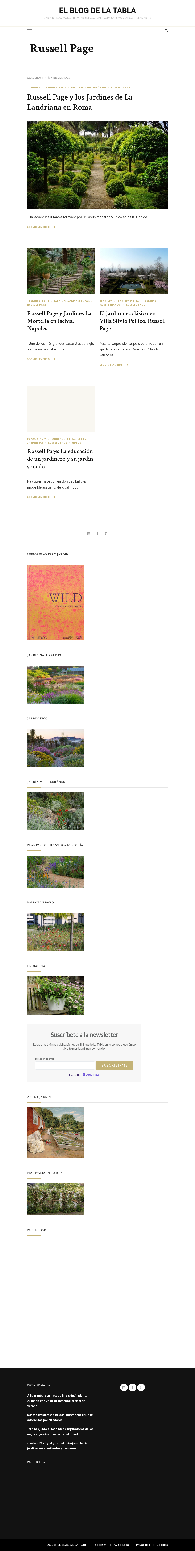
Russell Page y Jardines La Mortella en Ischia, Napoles (59, 320)
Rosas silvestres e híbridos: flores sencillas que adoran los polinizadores (60, 1417)
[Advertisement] (97, 1267)
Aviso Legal (121, 1544)
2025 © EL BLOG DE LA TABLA (67, 1544)
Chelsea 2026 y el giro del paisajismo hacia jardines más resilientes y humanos (57, 1446)
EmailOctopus (92, 1075)
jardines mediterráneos (89, 87)
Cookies (162, 1544)
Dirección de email (44, 1058)
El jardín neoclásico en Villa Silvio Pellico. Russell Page (133, 320)
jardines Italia (55, 87)
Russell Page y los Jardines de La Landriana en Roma (80, 102)
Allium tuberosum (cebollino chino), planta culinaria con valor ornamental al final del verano (57, 1401)
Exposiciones (36, 439)
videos (76, 443)
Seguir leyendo (38, 227)
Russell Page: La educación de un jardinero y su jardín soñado (60, 458)
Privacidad (143, 1544)
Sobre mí (101, 1544)
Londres (57, 439)
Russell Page (120, 87)
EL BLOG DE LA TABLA (97, 10)
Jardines (33, 87)
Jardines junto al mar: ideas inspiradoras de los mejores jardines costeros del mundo (60, 1431)
